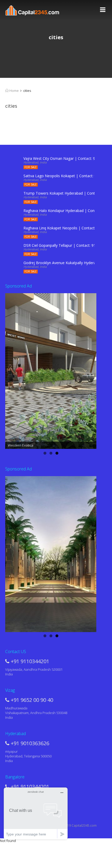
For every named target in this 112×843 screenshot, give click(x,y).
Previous (12, 370)
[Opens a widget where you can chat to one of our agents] (36, 813)
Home (14, 90)
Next (90, 370)
